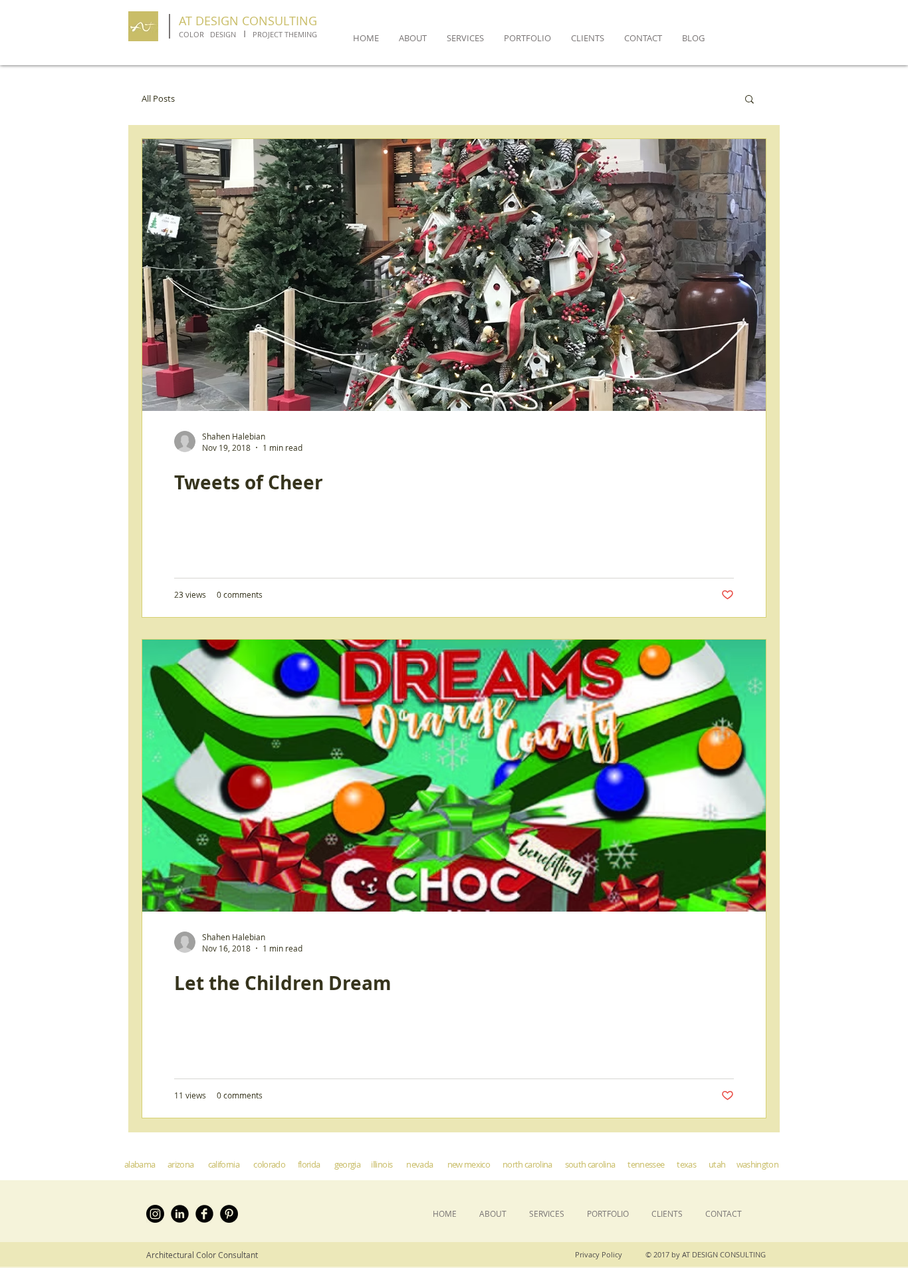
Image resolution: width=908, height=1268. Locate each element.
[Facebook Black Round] (204, 1214)
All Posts (158, 98)
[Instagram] (155, 1214)
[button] (749, 100)
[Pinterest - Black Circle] (229, 1214)
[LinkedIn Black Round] (180, 1214)
